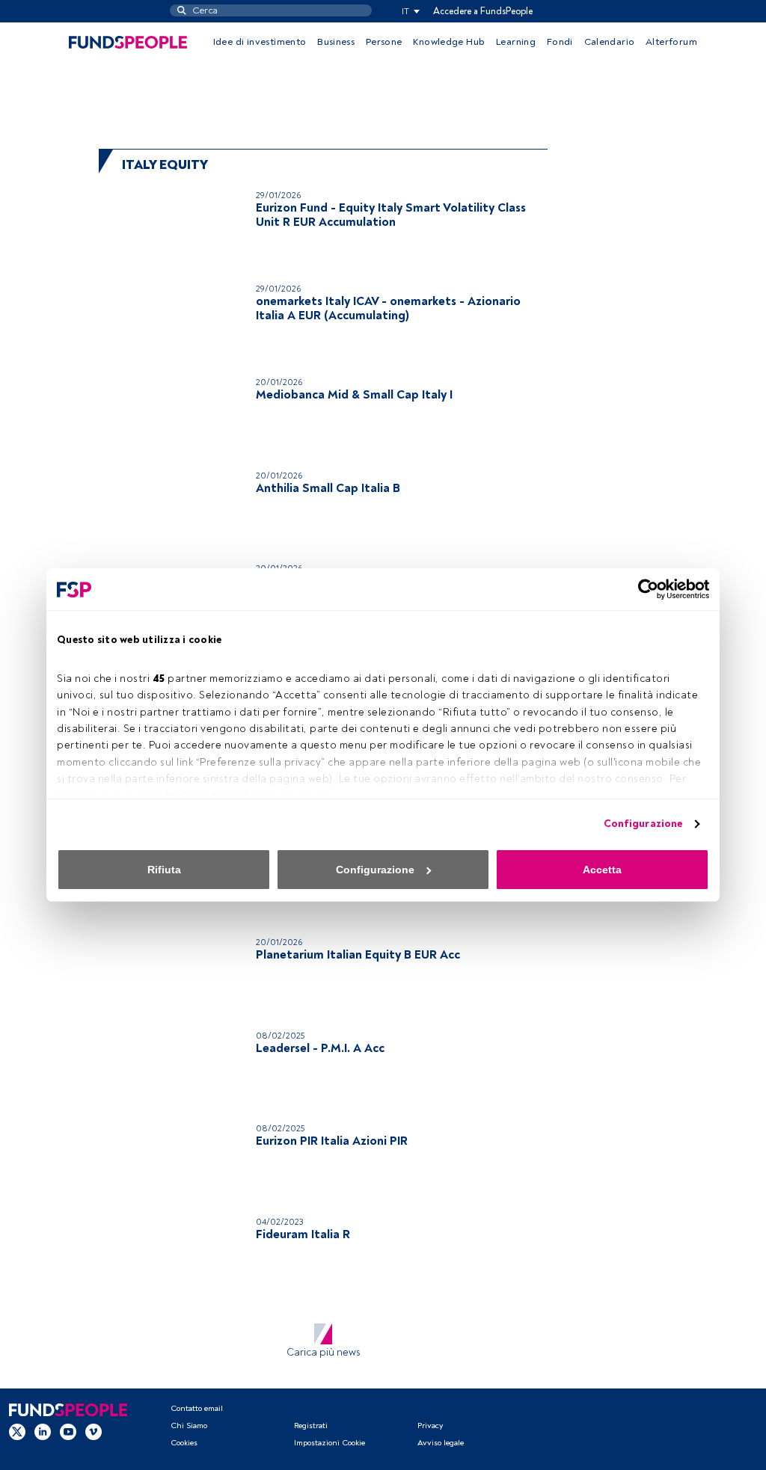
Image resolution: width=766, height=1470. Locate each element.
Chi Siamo (189, 1425)
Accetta (602, 870)
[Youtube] (68, 1431)
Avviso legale (440, 1443)
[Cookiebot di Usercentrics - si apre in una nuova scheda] (643, 589)
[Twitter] (17, 1431)
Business (336, 42)
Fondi (560, 42)
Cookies (184, 1443)
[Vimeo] (93, 1431)
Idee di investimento (260, 42)
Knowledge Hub (449, 42)
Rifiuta (164, 870)
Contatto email (197, 1408)
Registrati (311, 1425)
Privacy (430, 1425)
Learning (516, 42)
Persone (384, 42)
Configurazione (643, 823)
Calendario (609, 42)
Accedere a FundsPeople (483, 11)
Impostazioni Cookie (329, 1443)
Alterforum (671, 42)
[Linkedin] (42, 1431)
